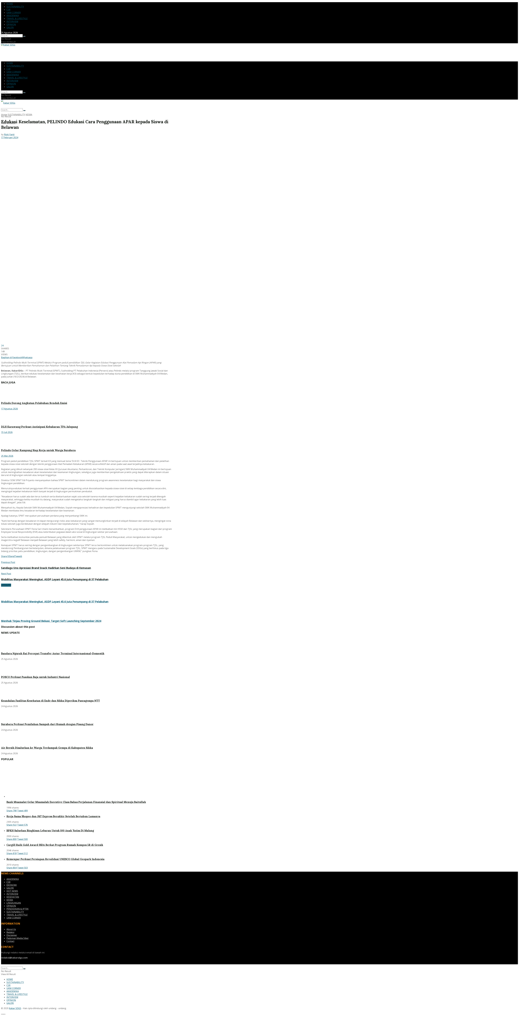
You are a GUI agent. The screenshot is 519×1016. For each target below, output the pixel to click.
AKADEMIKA (12, 15)
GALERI (10, 27)
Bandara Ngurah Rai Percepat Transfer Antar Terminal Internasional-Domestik (52, 653)
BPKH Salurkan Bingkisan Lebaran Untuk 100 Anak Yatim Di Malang (50, 830)
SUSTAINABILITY (15, 6)
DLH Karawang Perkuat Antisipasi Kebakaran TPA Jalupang (39, 426)
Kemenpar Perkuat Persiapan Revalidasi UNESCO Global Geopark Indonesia (55, 859)
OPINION (11, 24)
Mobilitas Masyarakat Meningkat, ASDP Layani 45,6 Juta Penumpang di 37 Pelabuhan (54, 601)
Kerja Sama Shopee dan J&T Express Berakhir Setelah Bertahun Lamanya (53, 816)
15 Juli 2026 (7, 432)
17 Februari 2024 (9, 137)
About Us (11, 929)
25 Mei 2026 (7, 455)
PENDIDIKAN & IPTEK (17, 908)
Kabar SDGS (15, 1008)
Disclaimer (11, 935)
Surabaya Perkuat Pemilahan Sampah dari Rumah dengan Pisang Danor (47, 724)
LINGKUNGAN (13, 902)
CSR (8, 9)
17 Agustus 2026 (9, 408)
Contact (10, 941)
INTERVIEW (12, 21)
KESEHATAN (12, 896)
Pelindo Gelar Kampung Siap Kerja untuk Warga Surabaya (38, 450)
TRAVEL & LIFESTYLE (17, 18)
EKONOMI (11, 885)
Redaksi (10, 932)
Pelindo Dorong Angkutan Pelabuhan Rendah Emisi (34, 403)
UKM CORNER (13, 12)
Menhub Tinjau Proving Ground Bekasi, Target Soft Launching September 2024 (51, 621)
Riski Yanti (9, 134)
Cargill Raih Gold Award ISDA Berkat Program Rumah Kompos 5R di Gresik (54, 844)
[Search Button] (24, 36)
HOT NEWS (12, 891)
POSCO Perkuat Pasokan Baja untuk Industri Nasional (35, 677)
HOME (9, 3)
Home (4, 114)
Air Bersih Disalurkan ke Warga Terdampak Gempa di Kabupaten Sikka (47, 747)
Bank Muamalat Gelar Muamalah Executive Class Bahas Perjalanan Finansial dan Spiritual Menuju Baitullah (76, 802)
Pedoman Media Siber (17, 938)
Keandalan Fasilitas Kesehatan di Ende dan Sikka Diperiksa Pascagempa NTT (50, 700)
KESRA (29, 114)
